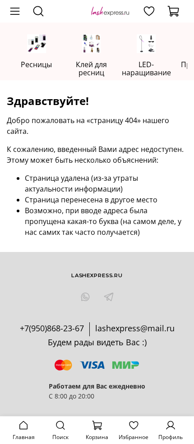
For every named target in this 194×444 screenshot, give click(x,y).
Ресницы (36, 64)
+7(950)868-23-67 (52, 328)
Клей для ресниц (91, 69)
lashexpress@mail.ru (135, 328)
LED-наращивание (146, 69)
